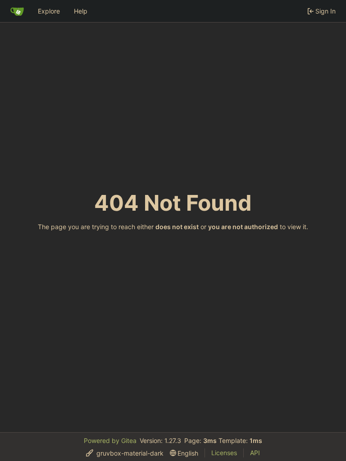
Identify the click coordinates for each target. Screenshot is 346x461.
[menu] (125, 453)
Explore (49, 11)
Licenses (224, 452)
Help (80, 11)
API (255, 452)
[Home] (17, 11)
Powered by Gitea (110, 440)
